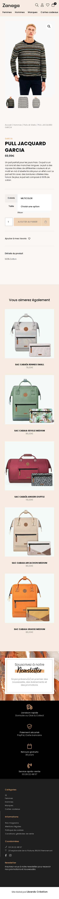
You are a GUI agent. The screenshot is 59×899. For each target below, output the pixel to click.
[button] (49, 26)
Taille (11, 206)
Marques (32, 12)
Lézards (37, 891)
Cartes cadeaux (49, 12)
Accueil (8, 125)
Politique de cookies (14, 830)
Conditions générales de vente (19, 833)
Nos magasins (12, 823)
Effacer (20, 213)
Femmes (7, 12)
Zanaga (11, 4)
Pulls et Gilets (30, 125)
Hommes (20, 12)
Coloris (11, 198)
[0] (53, 5)
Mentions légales (13, 826)
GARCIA (8, 138)
